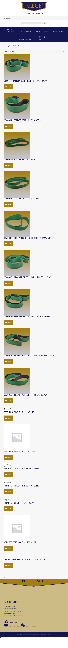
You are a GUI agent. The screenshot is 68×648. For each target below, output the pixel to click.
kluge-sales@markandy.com (15, 615)
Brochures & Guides (15, 626)
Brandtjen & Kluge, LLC (34, 6)
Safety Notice (13, 622)
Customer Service (31, 626)
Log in (49, 634)
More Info (8, 87)
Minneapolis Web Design (33, 634)
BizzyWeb (44, 634)
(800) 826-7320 (18, 611)
